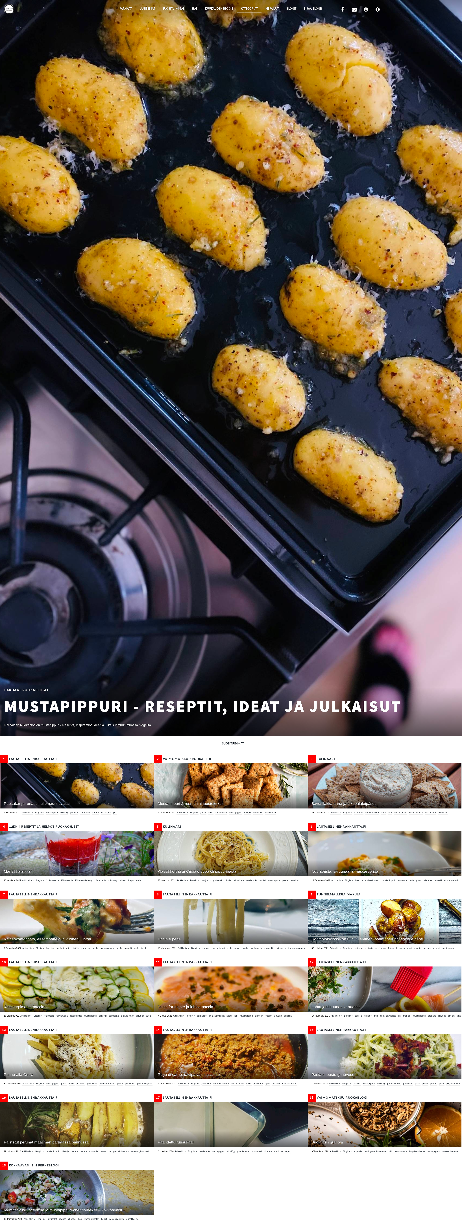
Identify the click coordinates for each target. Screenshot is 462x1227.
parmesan (85, 812)
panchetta (130, 1083)
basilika (359, 880)
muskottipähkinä (221, 1083)
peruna (95, 812)
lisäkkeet (392, 948)
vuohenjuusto (140, 948)
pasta (285, 880)
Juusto (203, 812)
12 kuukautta (52, 880)
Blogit (291, 8)
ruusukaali (257, 1151)
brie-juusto (206, 880)
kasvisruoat (380, 948)
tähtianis (276, 1083)
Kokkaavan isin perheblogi (30, 1165)
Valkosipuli (106, 812)
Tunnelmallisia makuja (336, 894)
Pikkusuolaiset (416, 812)
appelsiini (358, 1151)
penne (120, 1083)
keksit (104, 1219)
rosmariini (258, 812)
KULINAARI (323, 759)
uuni (276, 1151)
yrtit (115, 812)
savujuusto (270, 812)
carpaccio (49, 1016)
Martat (263, 880)
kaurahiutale (401, 1151)
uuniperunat (448, 948)
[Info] (366, 10)
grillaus (368, 1016)
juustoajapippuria (297, 948)
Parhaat (125, 8)
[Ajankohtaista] (377, 10)
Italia (228, 880)
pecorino (294, 880)
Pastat (419, 880)
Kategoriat (249, 8)
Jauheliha (206, 1083)
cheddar (72, 1219)
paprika (74, 812)
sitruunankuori (451, 880)
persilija (288, 1016)
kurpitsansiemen (417, 1151)
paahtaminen (243, 1151)
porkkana (258, 1083)
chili (391, 1151)
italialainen (238, 880)
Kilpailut (272, 8)
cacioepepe (280, 948)
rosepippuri (430, 812)
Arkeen (122, 880)
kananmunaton (91, 1219)
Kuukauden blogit (219, 8)
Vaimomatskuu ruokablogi (185, 759)
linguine (206, 948)
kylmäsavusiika (116, 1219)
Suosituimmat (173, 8)
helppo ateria (134, 880)
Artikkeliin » (27, 812)
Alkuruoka (358, 812)
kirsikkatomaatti (372, 880)
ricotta (245, 948)
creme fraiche (372, 812)
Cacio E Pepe (360, 948)
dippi (383, 812)
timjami (451, 1016)
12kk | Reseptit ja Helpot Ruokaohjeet (41, 827)
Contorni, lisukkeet (140, 1151)
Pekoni (433, 1083)
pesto (441, 1083)
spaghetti (268, 948)
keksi (210, 812)
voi (109, 1151)
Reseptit (247, 812)
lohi (236, 1016)
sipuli (267, 1083)
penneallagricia (144, 1083)
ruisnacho (443, 812)
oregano (432, 1016)
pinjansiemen (107, 948)
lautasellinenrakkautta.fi (31, 759)
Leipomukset (221, 812)
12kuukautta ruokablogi (105, 880)
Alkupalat (52, 1219)
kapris (229, 1016)
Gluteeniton (218, 880)
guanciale (92, 1083)
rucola (119, 948)
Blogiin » (39, 812)
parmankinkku (394, 1083)
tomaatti (438, 880)
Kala (390, 812)
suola (148, 1016)
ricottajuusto (256, 948)
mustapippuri (52, 812)
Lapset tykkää (132, 1219)
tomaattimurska (289, 1083)
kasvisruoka (252, 880)
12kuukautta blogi (83, 880)
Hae (194, 8)
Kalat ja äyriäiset (217, 1016)
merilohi (407, 1016)
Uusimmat (147, 8)
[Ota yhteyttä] (354, 10)
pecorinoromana (107, 1083)
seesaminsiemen (450, 1151)
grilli (376, 1016)
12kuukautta (67, 880)
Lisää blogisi (314, 8)
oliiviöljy (64, 812)
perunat (83, 1151)
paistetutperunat (121, 1151)
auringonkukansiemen (376, 1151)
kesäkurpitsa (76, 1016)
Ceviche (62, 1219)
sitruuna (428, 880)
